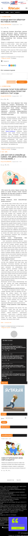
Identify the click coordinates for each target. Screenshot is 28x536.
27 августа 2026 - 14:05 (7, 354)
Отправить (22, 82)
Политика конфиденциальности (7, 524)
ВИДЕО (7, 12)
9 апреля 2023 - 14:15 (17, 161)
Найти (4, 422)
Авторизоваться (11, 82)
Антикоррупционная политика (7, 517)
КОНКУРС (17, 12)
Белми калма (6, 16)
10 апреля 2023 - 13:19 (17, 24)
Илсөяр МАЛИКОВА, (6, 24)
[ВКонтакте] (9, 65)
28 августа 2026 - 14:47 (7, 344)
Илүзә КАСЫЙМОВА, (6, 161)
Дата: (2, 418)
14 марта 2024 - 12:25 (6, 438)
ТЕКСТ (2, 12)
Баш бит (19, 480)
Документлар (10, 480)
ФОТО (12, 12)
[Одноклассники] (11, 65)
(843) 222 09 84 (24, 535)
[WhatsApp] (13, 65)
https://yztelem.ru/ (10, 131)
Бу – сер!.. (5, 152)
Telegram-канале (5, 58)
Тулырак (18, 528)
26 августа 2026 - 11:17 (7, 363)
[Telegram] (15, 65)
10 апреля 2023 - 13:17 (17, 96)
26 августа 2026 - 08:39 (7, 372)
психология (7, 322)
